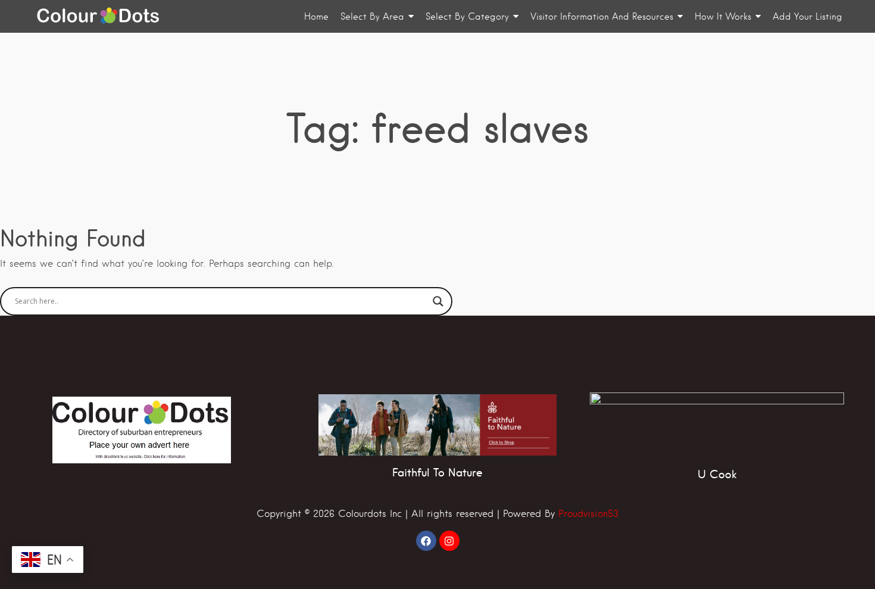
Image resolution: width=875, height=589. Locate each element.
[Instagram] (449, 541)
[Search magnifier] (438, 301)
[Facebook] (426, 541)
